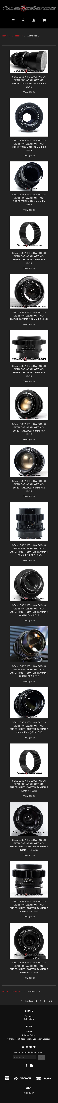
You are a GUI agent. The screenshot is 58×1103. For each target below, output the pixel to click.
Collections (17, 35)
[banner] (29, 8)
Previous (29, 1001)
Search (29, 1031)
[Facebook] (26, 1065)
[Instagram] (31, 1065)
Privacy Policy (29, 1035)
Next (50, 1001)
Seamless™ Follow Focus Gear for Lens (29, 316)
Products (29, 1016)
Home (5, 35)
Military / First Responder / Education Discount (29, 1038)
